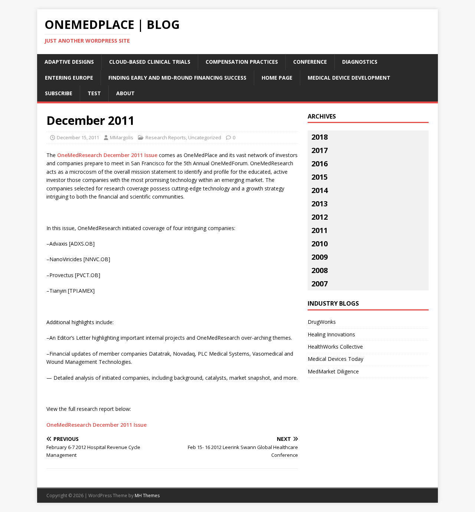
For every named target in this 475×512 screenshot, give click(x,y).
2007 (319, 284)
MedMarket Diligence (333, 371)
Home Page (277, 77)
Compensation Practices (242, 61)
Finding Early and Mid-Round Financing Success (177, 77)
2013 (319, 204)
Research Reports (165, 137)
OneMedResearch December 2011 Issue (107, 155)
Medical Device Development (349, 77)
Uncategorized (204, 137)
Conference (310, 61)
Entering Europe (69, 77)
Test (94, 93)
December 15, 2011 (78, 137)
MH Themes (147, 495)
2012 (319, 217)
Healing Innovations (331, 334)
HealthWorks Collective (335, 346)
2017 (319, 150)
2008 (319, 270)
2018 (319, 137)
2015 (319, 177)
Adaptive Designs (69, 61)
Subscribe (58, 93)
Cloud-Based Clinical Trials (149, 61)
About (125, 93)
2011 (319, 230)
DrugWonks (322, 321)
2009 (319, 257)
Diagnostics (359, 61)
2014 (319, 190)
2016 (319, 164)
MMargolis (121, 137)
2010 (319, 244)
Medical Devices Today (335, 358)
